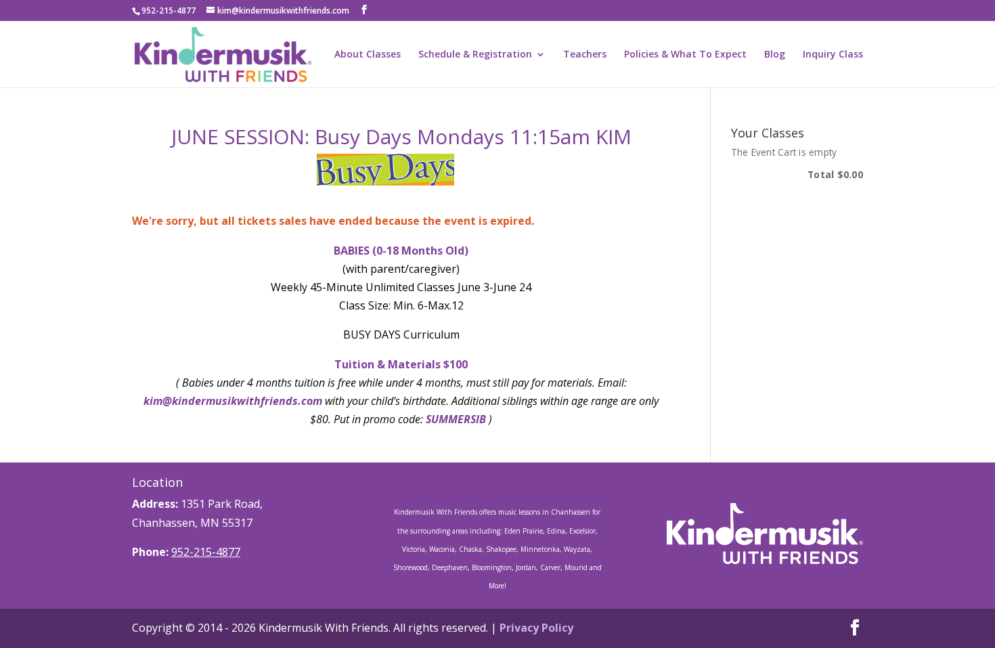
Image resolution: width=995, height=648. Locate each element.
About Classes (367, 54)
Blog (774, 54)
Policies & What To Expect (685, 54)
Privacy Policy (536, 627)
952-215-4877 (205, 551)
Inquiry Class (833, 54)
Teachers (584, 54)
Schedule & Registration (475, 54)
